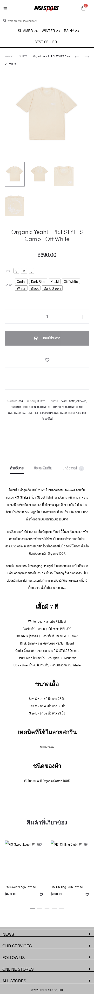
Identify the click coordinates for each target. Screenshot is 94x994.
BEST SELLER (45, 41)
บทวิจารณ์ (72, 467)
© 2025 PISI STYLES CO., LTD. (47, 990)
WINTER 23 (51, 30)
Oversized (14, 412)
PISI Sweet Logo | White (20, 886)
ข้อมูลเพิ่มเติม (43, 467)
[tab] (17, 468)
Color (8, 284)
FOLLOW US (13, 957)
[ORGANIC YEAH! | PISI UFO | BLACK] (77, 56)
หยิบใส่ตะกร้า (51, 338)
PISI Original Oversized (53, 412)
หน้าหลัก (9, 56)
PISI (36, 412)
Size (7, 270)
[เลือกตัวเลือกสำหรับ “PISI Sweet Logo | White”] (39, 894)
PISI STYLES (74, 412)
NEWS (8, 934)
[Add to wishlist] (47, 360)
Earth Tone (68, 401)
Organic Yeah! (74, 406)
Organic (81, 401)
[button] (5, 8)
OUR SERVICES (17, 946)
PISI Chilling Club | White (67, 886)
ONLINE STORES (18, 969)
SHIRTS (23, 56)
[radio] (16, 270)
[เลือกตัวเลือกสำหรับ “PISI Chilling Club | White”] (85, 894)
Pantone (27, 412)
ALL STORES (14, 981)
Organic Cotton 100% (50, 406)
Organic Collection (23, 406)
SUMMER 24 (28, 30)
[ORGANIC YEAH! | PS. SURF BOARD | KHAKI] (84, 56)
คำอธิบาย (17, 467)
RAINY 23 (71, 30)
